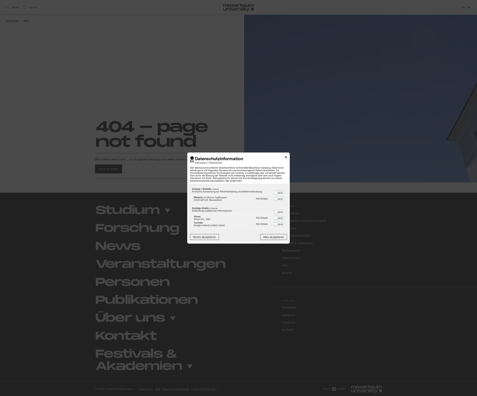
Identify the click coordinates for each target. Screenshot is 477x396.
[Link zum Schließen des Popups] (286, 157)
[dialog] (238, 198)
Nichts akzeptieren (204, 236)
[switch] (279, 192)
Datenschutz (215, 162)
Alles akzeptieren (273, 236)
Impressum (201, 162)
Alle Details (262, 198)
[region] (238, 208)
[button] (275, 192)
